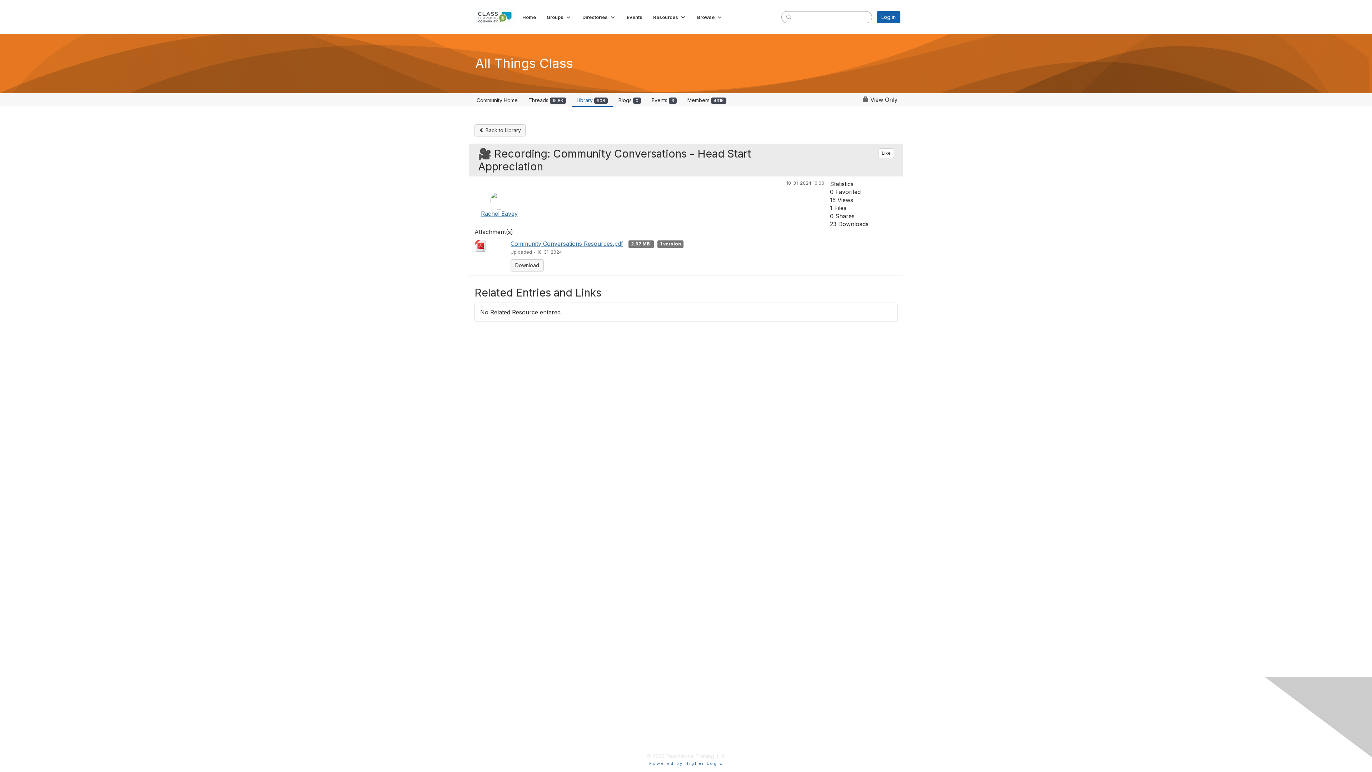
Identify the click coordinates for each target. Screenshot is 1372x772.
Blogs (628, 100)
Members (705, 100)
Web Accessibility (643, 724)
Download (527, 265)
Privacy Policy (639, 700)
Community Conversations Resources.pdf (567, 243)
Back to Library (502, 130)
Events (663, 100)
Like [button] (886, 153)
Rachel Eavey (499, 213)
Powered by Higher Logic (686, 763)
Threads (545, 100)
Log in (888, 17)
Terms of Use (638, 712)
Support (631, 735)
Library (591, 100)
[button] (559, 17)
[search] (788, 17)
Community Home (497, 100)
